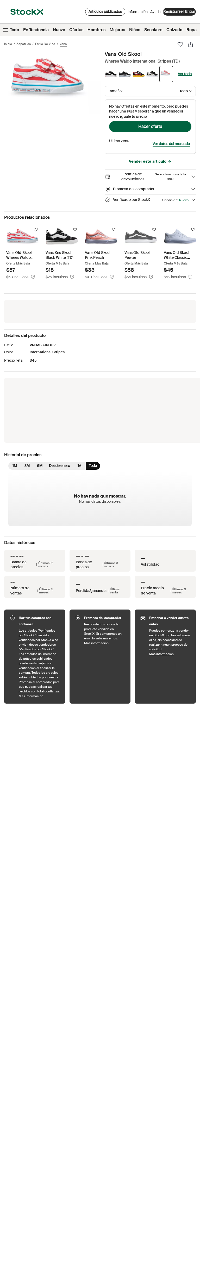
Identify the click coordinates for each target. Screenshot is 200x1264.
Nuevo (59, 29)
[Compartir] (190, 44)
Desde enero (59, 465)
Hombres (96, 29)
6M (39, 465)
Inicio (8, 44)
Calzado (174, 29)
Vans (63, 44)
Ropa (191, 29)
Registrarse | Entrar (179, 11)
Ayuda (155, 11)
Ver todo (185, 73)
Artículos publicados (105, 11)
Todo (14, 29)
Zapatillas (23, 44)
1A (79, 465)
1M (14, 465)
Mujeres (117, 29)
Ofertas (76, 29)
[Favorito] (180, 44)
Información (137, 13)
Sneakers (153, 29)
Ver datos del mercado (171, 143)
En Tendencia (36, 29)
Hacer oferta (150, 126)
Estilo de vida (45, 44)
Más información (39, 696)
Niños (134, 29)
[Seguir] (35, 229)
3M (27, 465)
